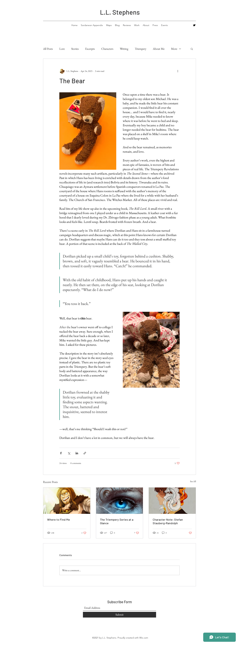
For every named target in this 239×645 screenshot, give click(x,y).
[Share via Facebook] (60, 453)
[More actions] (178, 71)
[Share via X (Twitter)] (68, 453)
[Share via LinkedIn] (76, 453)
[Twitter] (194, 25)
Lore (62, 49)
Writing (124, 49)
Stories (75, 49)
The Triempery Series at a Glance (116, 521)
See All (193, 481)
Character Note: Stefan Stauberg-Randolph (168, 521)
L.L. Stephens (120, 12)
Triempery (140, 49)
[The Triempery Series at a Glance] (119, 500)
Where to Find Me (58, 519)
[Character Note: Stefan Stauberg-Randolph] (172, 500)
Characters (107, 49)
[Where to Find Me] (66, 500)
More (174, 49)
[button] (191, 48)
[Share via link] (84, 453)
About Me (159, 49)
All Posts (48, 49)
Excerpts (90, 49)
